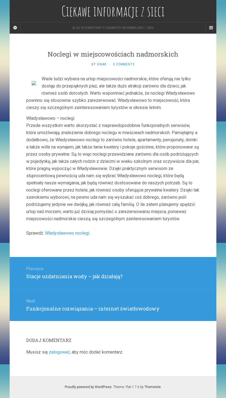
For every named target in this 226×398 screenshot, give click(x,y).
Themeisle (152, 387)
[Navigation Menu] (210, 27)
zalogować (59, 352)
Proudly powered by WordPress (88, 387)
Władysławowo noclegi (67, 233)
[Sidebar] (15, 27)
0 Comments (123, 64)
